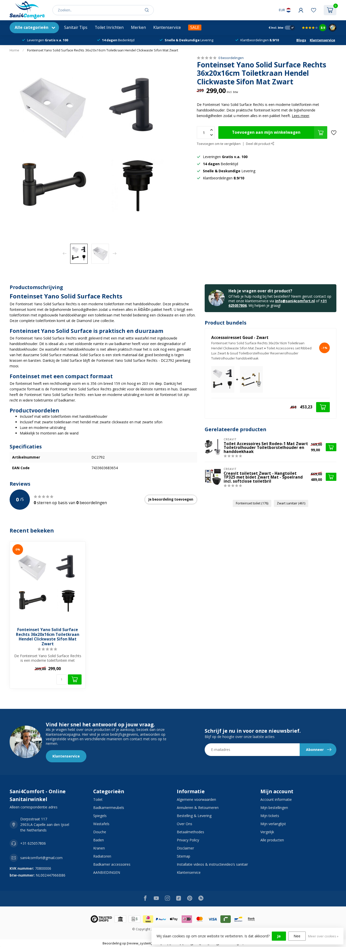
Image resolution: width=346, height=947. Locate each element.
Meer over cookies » (323, 936)
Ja (279, 936)
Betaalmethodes (190, 831)
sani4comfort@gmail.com (41, 857)
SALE (194, 27)
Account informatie (276, 799)
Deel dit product (258, 144)
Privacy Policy (188, 840)
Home (14, 50)
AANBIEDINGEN (106, 872)
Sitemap (183, 856)
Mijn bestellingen (274, 807)
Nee (297, 936)
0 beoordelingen (231, 58)
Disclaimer (185, 848)
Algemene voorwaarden (196, 799)
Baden (98, 840)
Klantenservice (167, 27)
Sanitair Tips (75, 27)
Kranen (99, 848)
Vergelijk (267, 831)
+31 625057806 (33, 843)
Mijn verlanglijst (273, 823)
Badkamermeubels (108, 807)
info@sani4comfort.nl (295, 300)
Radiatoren (102, 856)
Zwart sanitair (291, 503)
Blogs (301, 40)
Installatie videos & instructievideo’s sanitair (212, 864)
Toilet (98, 799)
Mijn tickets (269, 815)
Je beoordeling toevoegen (170, 499)
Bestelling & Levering (194, 815)
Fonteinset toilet (252, 503)
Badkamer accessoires (111, 864)
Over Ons (184, 823)
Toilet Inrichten (109, 27)
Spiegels (100, 815)
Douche (99, 831)
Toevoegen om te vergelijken (219, 144)
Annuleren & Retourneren (198, 807)
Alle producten (272, 840)
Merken (138, 27)
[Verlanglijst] (313, 10)
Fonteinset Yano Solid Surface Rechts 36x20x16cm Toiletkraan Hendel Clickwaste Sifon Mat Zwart (102, 50)
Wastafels (101, 823)
